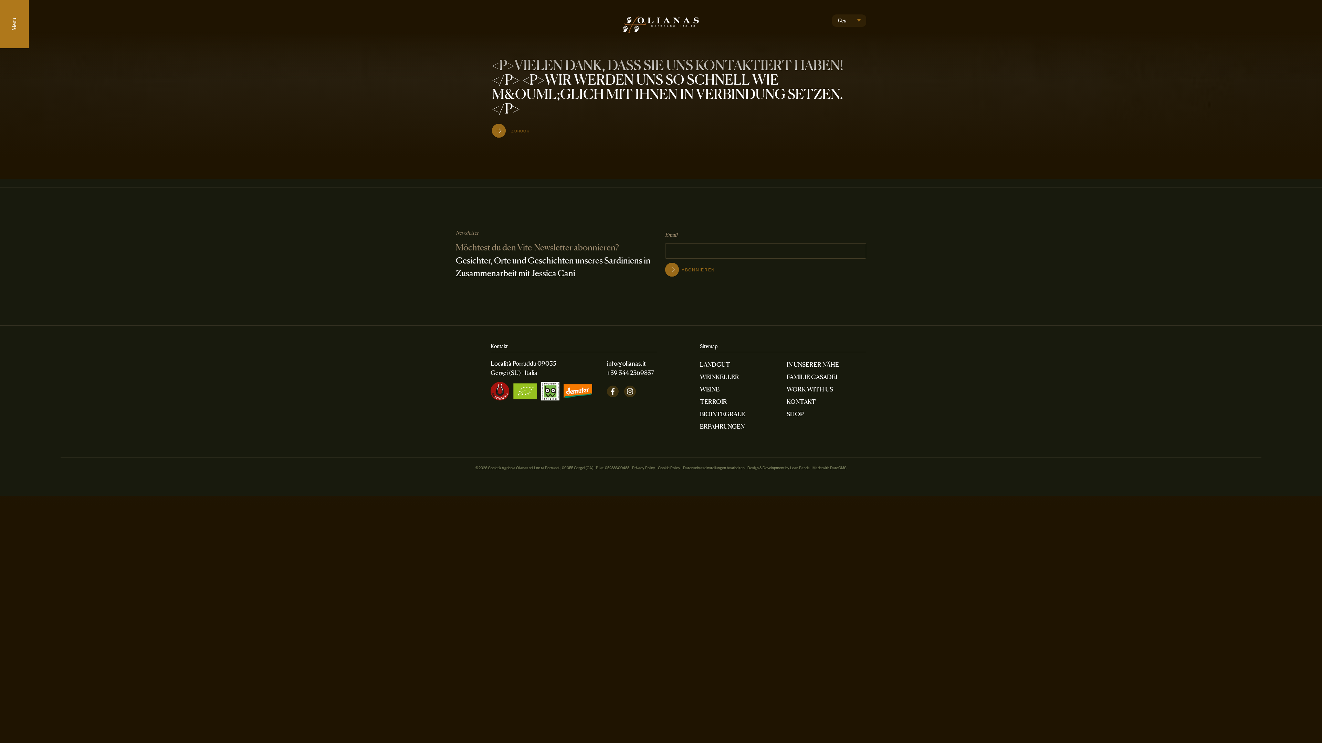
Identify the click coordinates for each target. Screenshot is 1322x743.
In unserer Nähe (813, 364)
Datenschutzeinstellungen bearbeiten (714, 467)
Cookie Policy (669, 467)
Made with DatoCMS (829, 467)
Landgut (715, 364)
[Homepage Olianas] (661, 21)
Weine (710, 389)
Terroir (713, 401)
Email (671, 234)
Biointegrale (722, 414)
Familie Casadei (812, 376)
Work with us (810, 389)
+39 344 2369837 (630, 372)
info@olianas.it (626, 363)
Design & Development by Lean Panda (778, 467)
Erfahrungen (722, 426)
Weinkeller (719, 376)
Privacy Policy (643, 467)
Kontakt (801, 401)
